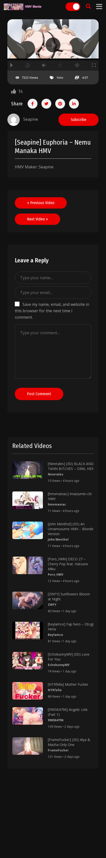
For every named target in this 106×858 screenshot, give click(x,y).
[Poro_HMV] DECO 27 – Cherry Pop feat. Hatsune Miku (68, 564)
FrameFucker (58, 750)
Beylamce (55, 635)
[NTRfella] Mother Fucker (68, 684)
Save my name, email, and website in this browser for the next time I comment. (52, 311)
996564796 (55, 720)
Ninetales (55, 474)
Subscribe (78, 119)
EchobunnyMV (59, 665)
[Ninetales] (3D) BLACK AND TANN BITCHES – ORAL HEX (71, 466)
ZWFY (52, 605)
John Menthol (58, 539)
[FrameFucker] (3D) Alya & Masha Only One (69, 742)
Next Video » (37, 219)
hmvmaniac (57, 504)
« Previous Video (40, 202)
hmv (60, 77)
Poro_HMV (55, 574)
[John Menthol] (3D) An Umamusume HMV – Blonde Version (70, 529)
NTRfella (55, 690)
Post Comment (39, 393)
